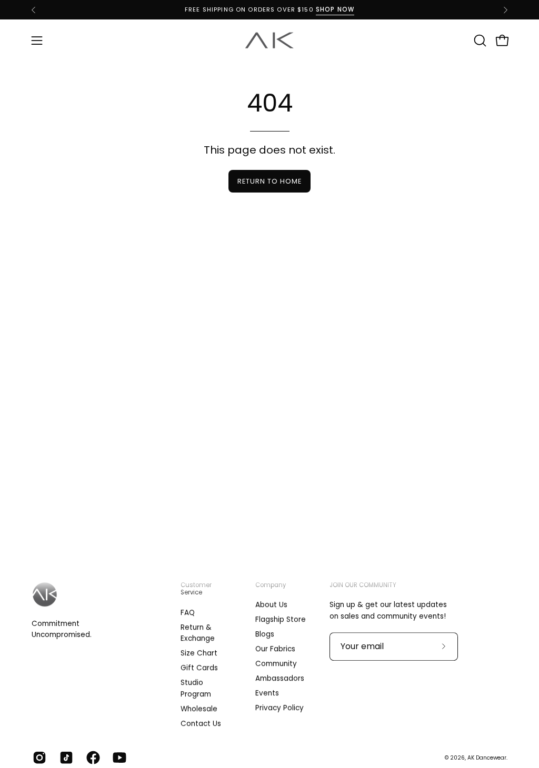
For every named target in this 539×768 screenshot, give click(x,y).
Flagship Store (280, 619)
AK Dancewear (486, 758)
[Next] (505, 10)
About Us (271, 605)
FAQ (188, 613)
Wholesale (199, 708)
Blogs (264, 634)
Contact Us (201, 723)
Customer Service (196, 589)
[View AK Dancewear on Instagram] (38, 758)
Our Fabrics (275, 649)
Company (270, 585)
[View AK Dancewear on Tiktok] (65, 758)
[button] (479, 40)
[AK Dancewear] (269, 40)
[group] (269, 9)
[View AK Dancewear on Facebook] (91, 758)
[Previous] (33, 10)
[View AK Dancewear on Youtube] (118, 758)
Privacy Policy (279, 708)
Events (267, 694)
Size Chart (199, 653)
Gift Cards (199, 668)
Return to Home (269, 181)
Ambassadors (279, 679)
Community (276, 664)
